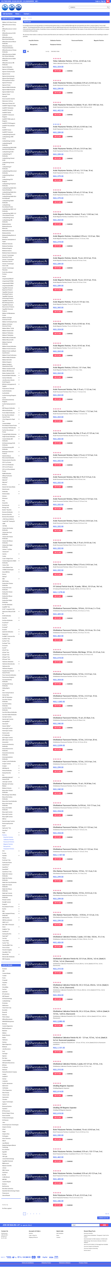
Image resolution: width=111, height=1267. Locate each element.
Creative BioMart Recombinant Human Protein (9, 424)
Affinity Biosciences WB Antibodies (8, 64)
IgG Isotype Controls (7, 737)
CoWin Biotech (6, 1177)
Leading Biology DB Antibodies (7, 144)
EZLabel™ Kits (5, 655)
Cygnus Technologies (7, 1102)
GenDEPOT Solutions (7, 132)
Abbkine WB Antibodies (8, 371)
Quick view (37, 72)
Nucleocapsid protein (7, 823)
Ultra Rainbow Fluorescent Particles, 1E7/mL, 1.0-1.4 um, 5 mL (75, 871)
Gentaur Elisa (5, 695)
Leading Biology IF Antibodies (6, 168)
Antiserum (5, 498)
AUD (36, 1)
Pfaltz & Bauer (6, 1017)
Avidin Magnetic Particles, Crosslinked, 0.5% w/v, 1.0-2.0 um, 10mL (76, 236)
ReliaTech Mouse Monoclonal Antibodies (8, 457)
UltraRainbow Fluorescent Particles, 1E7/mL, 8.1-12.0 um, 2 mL (75, 827)
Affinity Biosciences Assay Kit (9, 25)
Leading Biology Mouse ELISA (8, 176)
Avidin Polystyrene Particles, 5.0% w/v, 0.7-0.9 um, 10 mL (73, 192)
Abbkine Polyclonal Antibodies (7, 343)
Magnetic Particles (8, 844)
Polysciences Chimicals (8, 388)
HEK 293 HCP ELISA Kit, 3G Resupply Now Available (96, 1244)
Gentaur (4, 1079)
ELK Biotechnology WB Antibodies (8, 448)
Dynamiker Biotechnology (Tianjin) (10, 1191)
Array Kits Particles (8, 837)
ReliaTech (4, 1069)
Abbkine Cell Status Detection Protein (7, 325)
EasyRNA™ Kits (6, 607)
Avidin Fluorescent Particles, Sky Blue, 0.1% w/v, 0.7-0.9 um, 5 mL (76, 433)
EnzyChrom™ (5, 622)
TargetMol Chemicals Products (7, 310)
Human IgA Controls (7, 728)
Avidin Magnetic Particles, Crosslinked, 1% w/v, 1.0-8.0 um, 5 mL (75, 214)
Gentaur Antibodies (7, 378)
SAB (3, 971)
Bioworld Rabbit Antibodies (9, 375)
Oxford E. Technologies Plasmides (8, 269)
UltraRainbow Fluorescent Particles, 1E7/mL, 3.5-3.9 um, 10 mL (75, 696)
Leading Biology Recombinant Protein (7, 206)
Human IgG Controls (7, 730)
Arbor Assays (5, 1092)
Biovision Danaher (88, 1233)
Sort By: (47, 51)
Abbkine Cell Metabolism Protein (8, 314)
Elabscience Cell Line (7, 101)
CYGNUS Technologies (8, 569)
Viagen (4, 1131)
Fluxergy (4, 1154)
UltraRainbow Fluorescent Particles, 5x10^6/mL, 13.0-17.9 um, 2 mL (76, 805)
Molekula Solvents (7, 250)
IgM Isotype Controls (7, 740)
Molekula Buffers (6, 233)
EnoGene (4, 969)
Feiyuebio (4, 982)
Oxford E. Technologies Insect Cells (8, 265)
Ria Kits (4, 909)
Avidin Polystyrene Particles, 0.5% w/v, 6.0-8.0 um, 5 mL (72, 127)
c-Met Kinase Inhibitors (8, 519)
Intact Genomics (6, 1138)
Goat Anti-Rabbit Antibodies (9, 714)
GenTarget (4, 1053)
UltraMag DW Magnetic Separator (65, 1108)
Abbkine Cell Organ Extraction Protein (7, 318)
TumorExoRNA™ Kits (7, 945)
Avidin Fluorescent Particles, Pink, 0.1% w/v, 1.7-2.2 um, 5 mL (74, 389)
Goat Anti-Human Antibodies (6, 709)
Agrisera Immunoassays (8, 76)
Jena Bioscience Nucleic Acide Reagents (8, 381)
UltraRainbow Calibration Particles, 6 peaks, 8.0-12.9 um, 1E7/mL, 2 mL (78, 1064)
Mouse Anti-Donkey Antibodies (7, 798)
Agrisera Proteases (7, 83)
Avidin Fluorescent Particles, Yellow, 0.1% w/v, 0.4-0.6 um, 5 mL (75, 565)
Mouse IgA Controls (7, 812)
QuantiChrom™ (6, 865)
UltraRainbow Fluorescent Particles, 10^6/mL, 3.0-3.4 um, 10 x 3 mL (77, 630)
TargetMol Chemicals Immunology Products (7, 297)
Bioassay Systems (7, 1106)
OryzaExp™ (5, 830)
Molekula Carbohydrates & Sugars (9, 240)
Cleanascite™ (5, 551)
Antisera (4, 496)
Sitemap (17, 1265)
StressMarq (5, 987)
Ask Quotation (7, 14)
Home (24, 18)
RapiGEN (4, 1152)
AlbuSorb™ (5, 480)
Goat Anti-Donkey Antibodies (6, 705)
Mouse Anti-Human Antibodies (7, 804)
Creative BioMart (6, 1060)
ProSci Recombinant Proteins (7, 273)
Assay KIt (4, 96)
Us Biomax (5, 1067)
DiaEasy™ (4, 576)
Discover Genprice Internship (91, 1248)
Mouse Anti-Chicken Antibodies (7, 791)
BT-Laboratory (5, 994)
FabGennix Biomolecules (8, 664)
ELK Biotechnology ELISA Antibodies (8, 444)
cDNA (3, 523)
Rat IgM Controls (6, 902)
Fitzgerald (4, 980)
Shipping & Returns (33, 1237)
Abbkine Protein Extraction (9, 348)
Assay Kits (5, 503)
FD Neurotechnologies (8, 1118)
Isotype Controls (6, 763)
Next (106, 1213)
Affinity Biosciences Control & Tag (9, 30)
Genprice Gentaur (6, 1127)
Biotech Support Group (8, 1113)
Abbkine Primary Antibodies (9, 346)
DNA (3, 579)
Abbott (4, 1141)
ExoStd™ (4, 648)
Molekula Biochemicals (8, 230)
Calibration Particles (8, 839)
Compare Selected (103, 1217)
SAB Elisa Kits (5, 918)
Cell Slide (4, 526)
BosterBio (4, 1010)
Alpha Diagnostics (6, 1044)
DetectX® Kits (6, 572)
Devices (4, 574)
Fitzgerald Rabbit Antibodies (9, 434)
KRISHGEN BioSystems (8, 1021)
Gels (3, 690)
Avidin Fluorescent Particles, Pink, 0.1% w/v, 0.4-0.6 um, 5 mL (74, 543)
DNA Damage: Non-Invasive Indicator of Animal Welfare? (95, 1241)
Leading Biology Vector (8, 217)
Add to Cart (57, 70)
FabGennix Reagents (7, 668)
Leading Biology (6, 1001)
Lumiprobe (5, 1081)
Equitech (4, 1104)
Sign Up (103, 1)
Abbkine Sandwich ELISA (8, 368)
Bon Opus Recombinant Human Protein (8, 416)
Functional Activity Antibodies (7, 680)
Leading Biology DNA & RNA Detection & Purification (9, 148)
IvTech (3, 1129)
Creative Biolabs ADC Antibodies (7, 440)
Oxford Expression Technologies (10, 1125)
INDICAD (4, 1179)
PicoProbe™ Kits (6, 860)
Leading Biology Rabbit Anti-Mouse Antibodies (9, 193)
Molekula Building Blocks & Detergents (9, 236)
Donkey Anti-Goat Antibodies (6, 588)
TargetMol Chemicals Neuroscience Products (8, 306)
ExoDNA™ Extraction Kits (8, 636)
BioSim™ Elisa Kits (6, 510)
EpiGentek (4, 992)
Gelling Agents (6, 688)
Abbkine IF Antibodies (7, 333)
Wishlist (31, 1233)
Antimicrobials (6, 494)
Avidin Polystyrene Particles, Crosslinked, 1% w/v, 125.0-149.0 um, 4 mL (78, 105)
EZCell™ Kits (5, 650)
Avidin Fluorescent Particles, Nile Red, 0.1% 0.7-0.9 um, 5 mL (74, 477)
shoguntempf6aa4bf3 (7, 285)
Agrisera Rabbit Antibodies (9, 87)
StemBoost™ (5, 931)
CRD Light (4, 1156)
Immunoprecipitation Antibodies (7, 758)
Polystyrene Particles (8, 849)
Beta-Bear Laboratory (7, 1188)
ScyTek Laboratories (7, 1083)
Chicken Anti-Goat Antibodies (7, 533)
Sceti (3, 1051)
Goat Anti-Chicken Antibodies (7, 700)
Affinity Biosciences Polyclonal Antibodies (7, 47)
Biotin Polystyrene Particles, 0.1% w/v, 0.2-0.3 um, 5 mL (72, 1195)
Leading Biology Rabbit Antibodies (8, 201)
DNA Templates (6, 959)
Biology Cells (5, 507)
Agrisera (4, 1056)
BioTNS (4, 1175)
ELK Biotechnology (7, 998)
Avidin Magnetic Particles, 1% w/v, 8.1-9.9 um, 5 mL (71, 302)
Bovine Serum (87, 1250)
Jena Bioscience (6, 1049)
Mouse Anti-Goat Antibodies (9, 801)
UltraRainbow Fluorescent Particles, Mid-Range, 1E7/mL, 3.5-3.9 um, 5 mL (79, 652)
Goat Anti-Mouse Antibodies (9, 712)
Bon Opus (4, 1058)
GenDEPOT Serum (6, 130)
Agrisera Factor (6, 74)
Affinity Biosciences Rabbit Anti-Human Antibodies (9, 55)
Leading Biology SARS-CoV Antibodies (9, 210)
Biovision (4, 1024)
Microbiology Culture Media (9, 795)
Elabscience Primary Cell (8, 103)
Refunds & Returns (64, 1263)
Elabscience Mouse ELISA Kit (8, 612)
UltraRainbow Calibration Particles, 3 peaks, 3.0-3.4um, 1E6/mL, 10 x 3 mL (79, 937)
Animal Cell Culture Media (8, 487)
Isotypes (4, 766)
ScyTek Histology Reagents (9, 395)
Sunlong (4, 1042)
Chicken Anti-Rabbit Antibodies (7, 546)
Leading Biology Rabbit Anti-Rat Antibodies (9, 197)
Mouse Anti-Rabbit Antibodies (7, 809)
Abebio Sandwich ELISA (8, 373)
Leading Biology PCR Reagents (7, 180)
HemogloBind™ (6, 721)
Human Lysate (5, 733)
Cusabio (4, 975)
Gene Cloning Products (8, 693)
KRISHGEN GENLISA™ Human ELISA (7, 778)
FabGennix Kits (6, 666)
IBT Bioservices (6, 1111)
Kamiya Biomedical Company (9, 1072)
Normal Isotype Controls (8, 821)
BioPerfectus (5, 1186)
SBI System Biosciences (8, 1063)
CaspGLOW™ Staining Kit (8, 521)
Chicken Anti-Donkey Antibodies (7, 529)
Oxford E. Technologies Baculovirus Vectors (8, 260)
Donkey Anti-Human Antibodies (7, 593)
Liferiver (4, 1168)
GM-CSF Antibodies (7, 697)
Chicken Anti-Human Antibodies (7, 537)
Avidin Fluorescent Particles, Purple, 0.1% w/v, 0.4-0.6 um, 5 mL (75, 521)
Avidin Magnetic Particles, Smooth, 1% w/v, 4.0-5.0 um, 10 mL (74, 258)
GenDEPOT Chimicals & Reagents (8, 116)
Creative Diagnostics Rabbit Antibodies (9, 562)
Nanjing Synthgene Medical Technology (9, 1146)
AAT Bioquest (5, 996)
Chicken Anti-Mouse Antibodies (7, 542)
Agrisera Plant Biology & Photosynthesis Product (8, 79)
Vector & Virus (6, 947)
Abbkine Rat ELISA (7, 360)
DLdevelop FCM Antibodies (9, 428)
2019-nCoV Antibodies (8, 464)
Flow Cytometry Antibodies (9, 675)
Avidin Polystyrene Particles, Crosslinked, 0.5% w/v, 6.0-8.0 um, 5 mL (77, 83)
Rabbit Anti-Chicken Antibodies (7, 875)
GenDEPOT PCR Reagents (8, 123)
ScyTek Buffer (5, 393)
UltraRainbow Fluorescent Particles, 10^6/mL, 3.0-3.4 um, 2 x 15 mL (77, 608)
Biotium (4, 985)
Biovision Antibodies (7, 512)
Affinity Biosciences (7, 1019)
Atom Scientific (6, 1115)
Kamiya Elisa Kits (6, 773)
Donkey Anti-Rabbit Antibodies (7, 601)
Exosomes (5, 645)
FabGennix (5, 1040)
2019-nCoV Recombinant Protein (8, 470)
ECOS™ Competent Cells (8, 609)
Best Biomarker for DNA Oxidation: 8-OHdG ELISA (95, 1239)
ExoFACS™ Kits (6, 639)
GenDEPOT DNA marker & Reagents (8, 120)
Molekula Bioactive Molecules (7, 227)
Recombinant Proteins (8, 906)
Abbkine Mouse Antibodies (9, 337)
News (17, 14)
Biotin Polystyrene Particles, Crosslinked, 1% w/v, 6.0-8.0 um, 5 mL (76, 1130)
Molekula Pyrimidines (7, 246)
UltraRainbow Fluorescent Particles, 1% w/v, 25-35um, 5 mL (74, 718)
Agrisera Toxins (6, 94)
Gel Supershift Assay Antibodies (7, 685)
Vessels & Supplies (7, 950)
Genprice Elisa (5, 1134)
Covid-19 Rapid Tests (7, 558)
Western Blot (5, 954)
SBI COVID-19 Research (8, 924)
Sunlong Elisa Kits (6, 934)
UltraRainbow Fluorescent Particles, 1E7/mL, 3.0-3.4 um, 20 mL (75, 740)
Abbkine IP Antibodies (7, 335)
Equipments (5, 634)
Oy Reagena (5, 1136)
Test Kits (4, 938)
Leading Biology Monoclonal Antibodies (9, 172)
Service (4, 276)
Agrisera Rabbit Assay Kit (8, 89)
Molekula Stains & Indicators (9, 253)
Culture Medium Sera (7, 567)
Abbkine (4, 1033)
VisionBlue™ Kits (6, 952)
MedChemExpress (6, 1028)
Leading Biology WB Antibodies (7, 221)
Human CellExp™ (6, 726)
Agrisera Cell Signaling (7, 69)
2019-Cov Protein (6, 462)
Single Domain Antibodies (8, 436)
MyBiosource (5, 1163)
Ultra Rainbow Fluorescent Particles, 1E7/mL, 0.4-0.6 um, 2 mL (75, 893)
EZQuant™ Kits (6, 657)
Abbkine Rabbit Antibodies (9, 357)
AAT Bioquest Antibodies (8, 408)
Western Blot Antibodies (8, 957)
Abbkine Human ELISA (7, 330)
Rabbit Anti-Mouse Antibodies (7, 890)
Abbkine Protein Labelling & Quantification (9, 352)
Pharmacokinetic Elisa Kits (9, 460)
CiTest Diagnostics (7, 1090)
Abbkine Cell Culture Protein (9, 22)
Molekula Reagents (7, 248)
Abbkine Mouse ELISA (7, 340)
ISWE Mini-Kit (5, 768)
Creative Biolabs (6, 973)
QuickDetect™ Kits (7, 871)
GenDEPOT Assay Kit (7, 110)
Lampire (4, 1074)
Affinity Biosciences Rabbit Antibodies (9, 59)
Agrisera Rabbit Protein (8, 92)
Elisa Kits (4, 618)
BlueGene (4, 1030)
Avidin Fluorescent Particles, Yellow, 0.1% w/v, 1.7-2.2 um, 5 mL (75, 411)
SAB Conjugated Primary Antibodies (8, 914)
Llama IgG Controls (7, 781)
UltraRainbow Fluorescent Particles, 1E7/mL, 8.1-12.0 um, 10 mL (75, 849)
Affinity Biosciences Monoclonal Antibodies (8, 38)
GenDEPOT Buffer (6, 112)
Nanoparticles (6, 846)
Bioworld (4, 1012)
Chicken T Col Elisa (7, 549)
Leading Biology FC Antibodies (7, 155)
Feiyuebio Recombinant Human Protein (8, 672)
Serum (4, 927)
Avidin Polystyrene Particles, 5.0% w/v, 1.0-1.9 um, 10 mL (73, 170)
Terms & (28, 1263)
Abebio (4, 1037)
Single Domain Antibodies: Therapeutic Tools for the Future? (96, 1236)
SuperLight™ (5, 936)
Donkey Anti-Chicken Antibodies (7, 584)
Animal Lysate (5, 489)
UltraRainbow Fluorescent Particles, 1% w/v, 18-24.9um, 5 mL (74, 783)
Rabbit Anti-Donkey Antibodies (7, 879)
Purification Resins (7, 862)
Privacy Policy (83, 1263)
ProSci (4, 978)
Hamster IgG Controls (7, 719)
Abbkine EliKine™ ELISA (8, 328)
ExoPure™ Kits (5, 641)
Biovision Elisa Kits (7, 514)
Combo (4, 556)
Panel (3, 832)
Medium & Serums (6, 788)
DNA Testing (5, 581)
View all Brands (6, 1195)
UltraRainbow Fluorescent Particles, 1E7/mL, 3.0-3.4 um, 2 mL (74, 762)
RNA (3, 911)
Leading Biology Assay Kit (8, 134)
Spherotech (5, 1085)
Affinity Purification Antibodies (7, 477)
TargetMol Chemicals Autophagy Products (7, 293)
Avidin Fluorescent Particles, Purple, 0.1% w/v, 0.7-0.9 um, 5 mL (75, 455)
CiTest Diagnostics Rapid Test (8, 420)
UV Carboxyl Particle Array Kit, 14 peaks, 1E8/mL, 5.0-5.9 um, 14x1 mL (77, 586)
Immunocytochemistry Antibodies (8, 745)
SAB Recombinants (7, 920)
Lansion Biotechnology (8, 1159)
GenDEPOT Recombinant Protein (8, 126)
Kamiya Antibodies (7, 770)
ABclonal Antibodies (7, 410)
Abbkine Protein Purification (9, 355)
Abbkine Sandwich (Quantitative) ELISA (7, 365)
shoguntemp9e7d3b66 (8, 283)
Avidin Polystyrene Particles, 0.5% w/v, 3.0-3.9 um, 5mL (72, 149)
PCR (3, 851)
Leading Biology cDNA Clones (7, 137)
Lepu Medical (5, 1143)
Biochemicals (5, 505)
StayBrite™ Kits (6, 929)
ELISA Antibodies (6, 616)
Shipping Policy (46, 1263)
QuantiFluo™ (5, 867)
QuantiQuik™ (5, 869)
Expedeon (4, 1108)
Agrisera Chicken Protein (8, 71)
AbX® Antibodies (6, 473)
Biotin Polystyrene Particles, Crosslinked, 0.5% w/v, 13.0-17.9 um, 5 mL (78, 1151)
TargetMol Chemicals (7, 1161)
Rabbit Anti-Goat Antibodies (9, 882)
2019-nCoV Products (7, 467)
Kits (3, 775)
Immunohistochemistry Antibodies (8, 754)
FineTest (4, 989)
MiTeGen (4, 1065)
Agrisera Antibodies (7, 67)
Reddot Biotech (6, 1035)
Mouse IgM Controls (7, 816)
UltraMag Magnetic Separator (63, 1086)
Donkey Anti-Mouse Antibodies (7, 597)
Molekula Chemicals (7, 244)
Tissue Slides (5, 940)
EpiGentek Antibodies (7, 632)
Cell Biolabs (5, 1088)
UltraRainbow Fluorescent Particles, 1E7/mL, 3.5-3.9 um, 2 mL (74, 674)
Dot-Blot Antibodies (7, 604)
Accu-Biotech (5, 1149)
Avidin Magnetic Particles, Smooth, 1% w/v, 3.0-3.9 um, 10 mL (74, 280)
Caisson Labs (5, 1095)
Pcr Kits (4, 853)
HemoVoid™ (5, 724)
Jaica (3, 1122)
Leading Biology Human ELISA (8, 163)
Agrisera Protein (6, 85)
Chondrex (4, 1099)
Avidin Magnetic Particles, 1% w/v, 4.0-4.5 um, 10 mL (71, 346)
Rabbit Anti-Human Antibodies (7, 886)
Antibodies (5, 491)
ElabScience (5, 1005)
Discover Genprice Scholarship (91, 1246)
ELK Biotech (5, 1120)
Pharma (4, 858)
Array (3, 500)
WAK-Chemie (5, 1170)
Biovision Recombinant (8, 516)
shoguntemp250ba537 (8, 279)
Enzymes (4, 629)
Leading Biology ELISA (7, 152)
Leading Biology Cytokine (8, 141)
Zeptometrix (5, 1097)
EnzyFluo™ (5, 625)
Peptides (4, 855)
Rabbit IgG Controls (7, 893)
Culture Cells (5, 565)
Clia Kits (4, 554)
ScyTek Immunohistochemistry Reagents (8, 399)
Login (97, 1)
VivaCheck (5, 1172)
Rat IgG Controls (6, 900)
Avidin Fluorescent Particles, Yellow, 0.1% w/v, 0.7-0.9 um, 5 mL (75, 499)
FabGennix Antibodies (7, 661)
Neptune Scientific (7, 1165)
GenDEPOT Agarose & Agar (9, 105)
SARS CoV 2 (5, 922)
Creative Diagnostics (7, 1026)
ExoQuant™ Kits (6, 643)
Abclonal (4, 1014)
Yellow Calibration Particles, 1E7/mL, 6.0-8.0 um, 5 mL (72, 61)
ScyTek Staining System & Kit (8, 405)
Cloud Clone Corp (6, 1008)
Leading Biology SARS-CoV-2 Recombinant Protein (9, 214)
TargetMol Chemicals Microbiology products (8, 301)
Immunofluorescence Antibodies (7, 749)
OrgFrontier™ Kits (6, 828)
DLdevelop (5, 1003)
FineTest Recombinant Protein (8, 431)
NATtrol (4, 819)
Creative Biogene (6, 1181)
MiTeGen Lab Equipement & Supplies (9, 385)
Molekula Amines (6, 224)
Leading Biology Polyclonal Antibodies (9, 184)
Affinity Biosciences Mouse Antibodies (9, 42)
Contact (26, 14)
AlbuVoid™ (5, 482)
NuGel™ (4, 826)
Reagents (4, 904)
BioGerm (4, 1184)
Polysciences (5, 1193)
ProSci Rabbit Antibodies (8, 413)
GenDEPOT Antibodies (7, 108)
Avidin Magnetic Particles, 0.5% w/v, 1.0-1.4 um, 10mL (72, 367)
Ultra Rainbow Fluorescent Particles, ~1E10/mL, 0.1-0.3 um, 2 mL (76, 915)
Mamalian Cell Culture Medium (7, 785)
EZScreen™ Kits (6, 659)
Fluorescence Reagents (8, 677)
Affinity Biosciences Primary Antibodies (9, 51)
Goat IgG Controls (6, 717)
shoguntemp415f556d (7, 281)
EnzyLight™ (5, 627)
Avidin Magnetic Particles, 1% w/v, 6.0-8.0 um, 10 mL (71, 324)
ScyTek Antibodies (7, 391)
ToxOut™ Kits (5, 943)
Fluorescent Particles (8, 842)
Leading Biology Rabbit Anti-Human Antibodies (9, 189)
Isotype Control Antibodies (9, 761)
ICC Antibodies (6, 735)
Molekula (4, 1047)
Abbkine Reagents (6, 362)
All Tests (4, 484)
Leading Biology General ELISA (8, 159)
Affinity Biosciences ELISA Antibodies (9, 34)
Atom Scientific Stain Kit (8, 99)
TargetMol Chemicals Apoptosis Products (7, 289)
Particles (4, 835)
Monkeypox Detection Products (7, 452)
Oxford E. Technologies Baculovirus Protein (8, 256)
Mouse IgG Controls (7, 814)
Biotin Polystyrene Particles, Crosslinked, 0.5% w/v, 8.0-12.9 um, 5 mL (77, 1173)
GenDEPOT (5, 1076)
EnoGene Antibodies (7, 620)
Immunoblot (5, 742)
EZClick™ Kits (5, 652)
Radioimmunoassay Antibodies (7, 896)
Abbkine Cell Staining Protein (9, 322)
